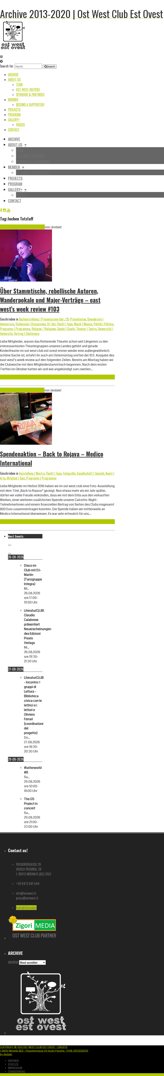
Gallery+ (14, 119)
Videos (20, 124)
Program (14, 114)
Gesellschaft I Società (90, 473)
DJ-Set (51, 324)
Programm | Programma (15, 328)
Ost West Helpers (28, 89)
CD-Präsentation (76, 319)
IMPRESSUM (15, 1068)
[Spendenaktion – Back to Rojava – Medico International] (26, 443)
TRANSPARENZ (16, 1071)
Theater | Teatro (86, 328)
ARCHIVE (13, 962)
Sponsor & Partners (30, 94)
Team (19, 84)
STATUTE (13, 1064)
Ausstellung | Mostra (32, 473)
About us (14, 79)
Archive (13, 74)
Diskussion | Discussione (31, 324)
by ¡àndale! (6, 1054)
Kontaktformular (26, 907)
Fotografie (69, 473)
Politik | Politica (103, 324)
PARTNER (13, 1060)
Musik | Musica (83, 324)
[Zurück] (9, 545)
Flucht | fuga (65, 324)
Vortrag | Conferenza (26, 333)
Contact (13, 129)
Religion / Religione (44, 328)
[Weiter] (9, 553)
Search (51, 66)
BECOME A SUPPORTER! (30, 104)
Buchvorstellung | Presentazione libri (41, 319)
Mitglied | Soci (16, 478)
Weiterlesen (7, 377)
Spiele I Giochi (66, 328)
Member (13, 99)
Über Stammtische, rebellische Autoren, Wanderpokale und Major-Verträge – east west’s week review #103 (50, 299)
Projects (14, 109)
